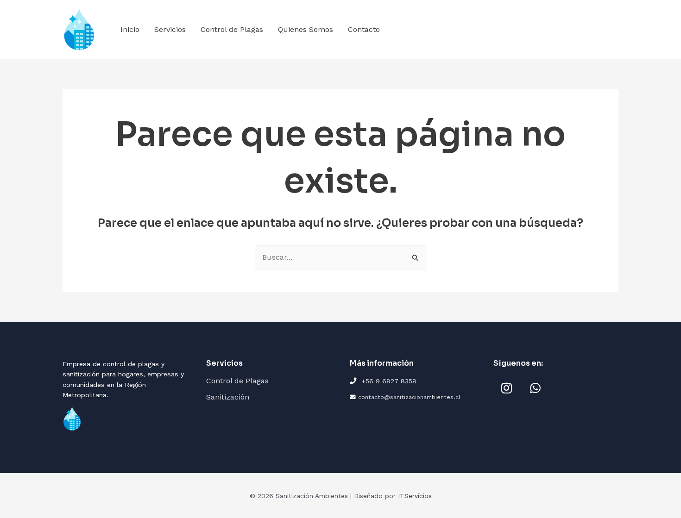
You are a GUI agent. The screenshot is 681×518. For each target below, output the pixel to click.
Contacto (364, 29)
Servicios (170, 29)
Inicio (129, 29)
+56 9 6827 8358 (388, 381)
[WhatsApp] (535, 388)
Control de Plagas (232, 29)
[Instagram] (506, 388)
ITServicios (415, 495)
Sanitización (227, 397)
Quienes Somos (305, 29)
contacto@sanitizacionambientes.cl (409, 396)
